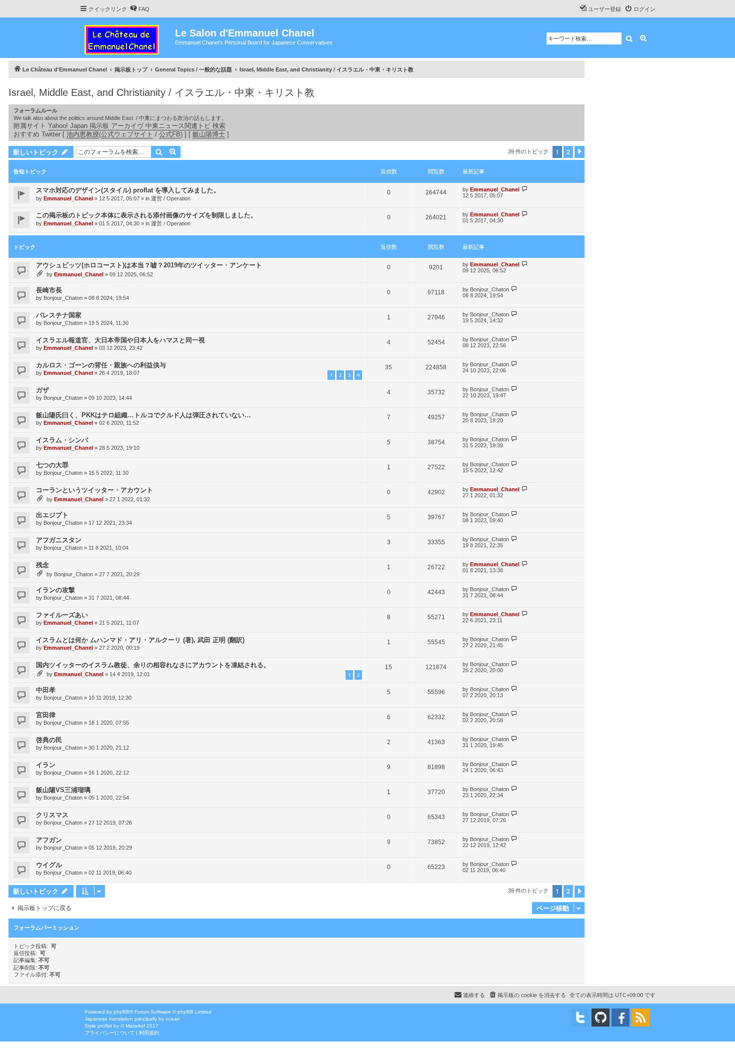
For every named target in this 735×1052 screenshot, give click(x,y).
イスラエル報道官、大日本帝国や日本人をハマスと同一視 (120, 340)
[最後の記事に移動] (524, 189)
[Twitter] (581, 1018)
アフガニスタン (59, 540)
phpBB (122, 1012)
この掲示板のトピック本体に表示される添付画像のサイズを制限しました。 (146, 215)
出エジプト (52, 515)
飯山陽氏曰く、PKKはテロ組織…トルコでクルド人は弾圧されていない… (143, 415)
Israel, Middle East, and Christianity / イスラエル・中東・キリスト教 (161, 92)
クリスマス (52, 815)
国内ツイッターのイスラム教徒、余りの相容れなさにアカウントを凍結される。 (153, 665)
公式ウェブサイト (127, 134)
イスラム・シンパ (62, 440)
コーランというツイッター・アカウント (94, 490)
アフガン (49, 840)
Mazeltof (135, 1026)
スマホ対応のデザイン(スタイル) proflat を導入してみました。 (128, 190)
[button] (579, 152)
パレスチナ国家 (59, 315)
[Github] (601, 1018)
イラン (46, 765)
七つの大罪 (52, 465)
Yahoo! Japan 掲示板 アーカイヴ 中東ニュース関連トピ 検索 (137, 125)
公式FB (169, 134)
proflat (105, 1026)
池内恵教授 (82, 134)
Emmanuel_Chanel (68, 198)
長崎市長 (49, 290)
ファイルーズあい (62, 615)
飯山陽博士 (208, 134)
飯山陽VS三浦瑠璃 (63, 790)
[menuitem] (140, 9)
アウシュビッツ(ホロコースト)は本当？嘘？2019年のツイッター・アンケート (149, 265)
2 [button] (568, 151)
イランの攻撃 (55, 590)
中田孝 (46, 690)
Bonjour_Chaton (63, 298)
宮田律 (46, 715)
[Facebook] (621, 1018)
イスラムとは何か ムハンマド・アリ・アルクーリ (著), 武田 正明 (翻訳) (140, 640)
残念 (42, 565)
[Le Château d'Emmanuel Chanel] (127, 37)
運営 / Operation (170, 198)
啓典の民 (49, 740)
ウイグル (49, 865)
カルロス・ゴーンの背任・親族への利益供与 (101, 365)
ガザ (42, 390)
